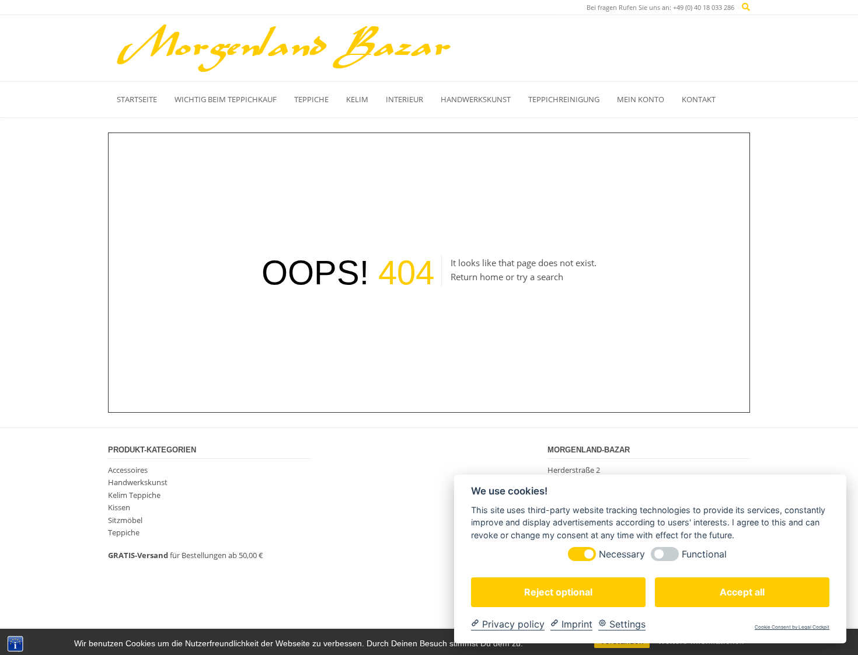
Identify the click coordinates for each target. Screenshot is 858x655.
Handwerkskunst (476, 99)
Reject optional (558, 591)
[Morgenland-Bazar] (283, 48)
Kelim (357, 99)
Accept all (742, 591)
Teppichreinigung (563, 99)
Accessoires (128, 470)
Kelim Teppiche (134, 495)
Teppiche (311, 99)
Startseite (137, 99)
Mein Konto (640, 99)
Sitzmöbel (125, 520)
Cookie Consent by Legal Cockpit (792, 627)
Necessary (622, 553)
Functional (704, 553)
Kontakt (699, 99)
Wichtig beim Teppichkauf (226, 99)
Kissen (119, 507)
